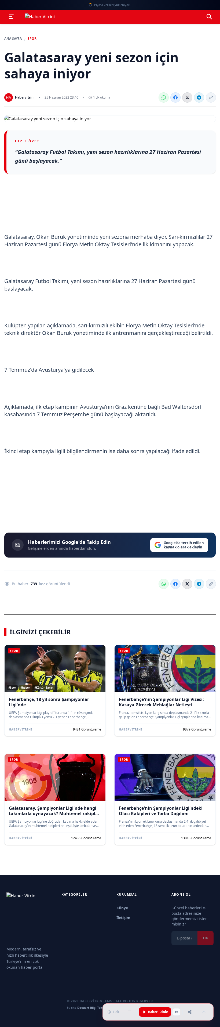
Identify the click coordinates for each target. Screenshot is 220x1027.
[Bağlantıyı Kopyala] (211, 97)
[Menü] (11, 16)
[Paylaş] (190, 1012)
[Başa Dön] (204, 1012)
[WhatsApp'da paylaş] (163, 97)
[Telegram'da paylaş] (199, 97)
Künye (122, 907)
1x (176, 1012)
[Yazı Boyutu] (129, 1012)
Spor (32, 39)
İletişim (123, 917)
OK (205, 938)
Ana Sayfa (13, 39)
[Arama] (209, 16)
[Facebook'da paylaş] (175, 97)
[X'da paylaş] (187, 97)
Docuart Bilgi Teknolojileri (96, 1008)
